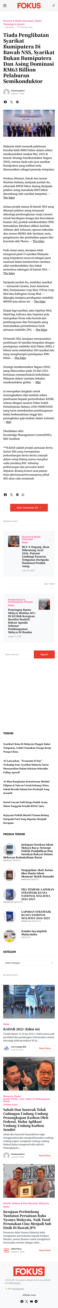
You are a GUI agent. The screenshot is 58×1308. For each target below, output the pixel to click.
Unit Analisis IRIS (18, 1047)
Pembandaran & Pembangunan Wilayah (20, 600)
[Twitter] (26, 1301)
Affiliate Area (29, 1295)
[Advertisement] (29, 695)
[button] (4, 5)
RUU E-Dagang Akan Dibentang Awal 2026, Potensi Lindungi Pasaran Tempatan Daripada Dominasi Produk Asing (35, 556)
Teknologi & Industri (14, 24)
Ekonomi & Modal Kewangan (18, 20)
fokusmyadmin (18, 90)
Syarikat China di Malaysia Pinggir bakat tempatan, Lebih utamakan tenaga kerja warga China (27, 747)
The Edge (9, 197)
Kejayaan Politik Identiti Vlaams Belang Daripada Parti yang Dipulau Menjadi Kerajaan (26, 818)
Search (44, 654)
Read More (45, 1048)
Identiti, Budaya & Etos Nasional (20, 1203)
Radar (38, 20)
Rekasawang (18, 1288)
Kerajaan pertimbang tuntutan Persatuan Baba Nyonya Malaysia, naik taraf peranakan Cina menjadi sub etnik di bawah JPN (27, 1220)
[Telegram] (36, 1301)
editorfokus (16, 1249)
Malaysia (8, 1096)
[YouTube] (31, 1301)
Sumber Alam (10, 1104)
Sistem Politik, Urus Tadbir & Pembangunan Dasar (26, 1100)
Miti (38, 382)
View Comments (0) (27, 507)
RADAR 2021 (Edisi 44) (21, 1029)
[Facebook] (21, 1301)
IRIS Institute (14, 1283)
